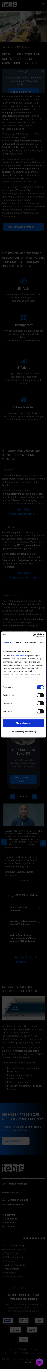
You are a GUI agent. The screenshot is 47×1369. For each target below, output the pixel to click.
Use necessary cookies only (23, 731)
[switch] (40, 695)
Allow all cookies (23, 723)
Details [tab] (18, 642)
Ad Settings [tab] (30, 642)
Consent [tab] (7, 642)
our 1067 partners (19, 655)
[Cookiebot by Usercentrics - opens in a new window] (33, 635)
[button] (39, 1362)
